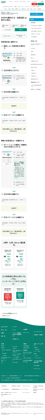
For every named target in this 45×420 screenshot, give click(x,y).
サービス (18, 6)
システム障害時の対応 (5, 389)
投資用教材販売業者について (17, 389)
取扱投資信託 (33, 54)
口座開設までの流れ (34, 61)
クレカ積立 (33, 48)
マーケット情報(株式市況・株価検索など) (17, 334)
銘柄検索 (42, 1)
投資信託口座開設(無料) (20, 295)
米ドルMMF (36, 365)
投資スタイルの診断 (5, 26)
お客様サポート (38, 6)
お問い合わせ (11, 1)
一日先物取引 (36, 349)
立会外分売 (15, 346)
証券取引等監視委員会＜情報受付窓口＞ (32, 375)
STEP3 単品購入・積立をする (36, 31)
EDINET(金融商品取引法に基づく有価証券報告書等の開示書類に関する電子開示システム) (19, 380)
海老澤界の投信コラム (35, 79)
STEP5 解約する (34, 36)
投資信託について (5, 315)
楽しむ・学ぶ (11, 6)
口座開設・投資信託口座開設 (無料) (8, 297)
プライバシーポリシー (26, 392)
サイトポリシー (14, 392)
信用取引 (3, 347)
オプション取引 (37, 351)
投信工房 (33, 70)
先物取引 (36, 347)
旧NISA (36, 355)
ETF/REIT (15, 348)
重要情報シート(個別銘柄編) (36, 89)
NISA (35, 353)
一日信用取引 (4, 355)
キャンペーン (27, 6)
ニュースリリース (38, 331)
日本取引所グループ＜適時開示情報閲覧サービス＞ (11, 375)
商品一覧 (3, 336)
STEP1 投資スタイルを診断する (36, 25)
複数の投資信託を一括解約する (20, 36)
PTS (2, 362)
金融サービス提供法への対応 (6, 392)
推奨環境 (34, 392)
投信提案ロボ (33, 73)
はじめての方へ (5, 6)
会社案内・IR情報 (22, 1)
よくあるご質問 (16, 1)
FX (24, 356)
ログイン (36, 14)
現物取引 (3, 345)
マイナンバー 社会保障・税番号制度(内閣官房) (10, 377)
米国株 (24, 343)
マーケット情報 (32, 6)
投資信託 (32, 19)
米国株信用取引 (26, 347)
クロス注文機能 (16, 357)
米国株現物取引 (26, 345)
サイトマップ (37, 368)
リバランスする (8, 29)
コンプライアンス (25, 389)
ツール (22, 6)
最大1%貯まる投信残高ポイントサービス (37, 45)
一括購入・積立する (14, 26)
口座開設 (25, 329)
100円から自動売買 (27, 358)
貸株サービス (3, 360)
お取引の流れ (15, 362)
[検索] (39, 1)
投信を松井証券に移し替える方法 (36, 64)
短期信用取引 (4, 353)
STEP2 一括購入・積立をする (36, 28)
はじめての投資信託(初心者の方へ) (36, 86)
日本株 (2, 343)
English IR (28, 1)
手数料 (15, 6)
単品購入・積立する (23, 26)
